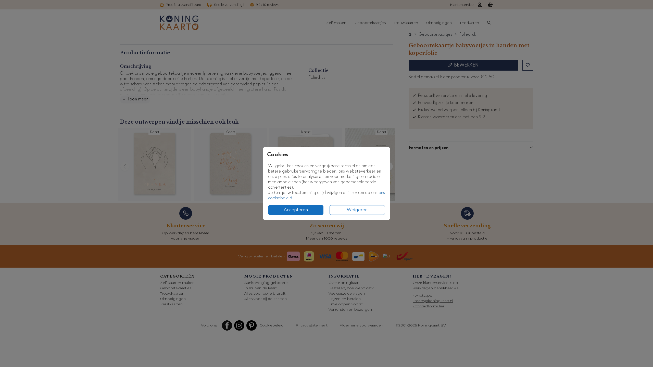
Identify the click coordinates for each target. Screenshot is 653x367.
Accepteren (296, 210)
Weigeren (357, 210)
